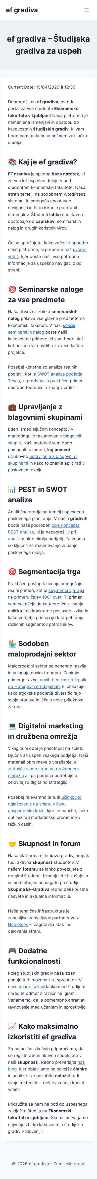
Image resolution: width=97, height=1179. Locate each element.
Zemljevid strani (69, 1163)
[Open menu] (86, 10)
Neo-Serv (17, 924)
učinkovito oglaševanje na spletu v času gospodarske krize (45, 804)
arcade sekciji (31, 986)
